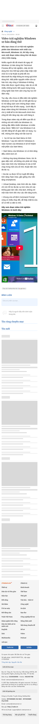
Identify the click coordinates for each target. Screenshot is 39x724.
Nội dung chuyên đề (28, 625)
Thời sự (4, 587)
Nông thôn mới (26, 621)
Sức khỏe (5, 604)
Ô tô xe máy (6, 608)
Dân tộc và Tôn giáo (9, 591)
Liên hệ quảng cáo (9, 691)
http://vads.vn (12, 707)
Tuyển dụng (32, 715)
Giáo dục (5, 596)
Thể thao (24, 591)
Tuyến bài (10, 647)
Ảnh (3, 634)
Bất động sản (6, 613)
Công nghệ (8, 31)
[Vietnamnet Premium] (7, 584)
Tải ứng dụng (7, 715)
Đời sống (5, 600)
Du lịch (23, 608)
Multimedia (6, 638)
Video (23, 634)
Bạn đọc (23, 613)
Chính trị (24, 583)
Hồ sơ (23, 629)
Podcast (23, 638)
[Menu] (3, 25)
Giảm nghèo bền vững (10, 621)
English (4, 629)
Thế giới (24, 596)
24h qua (4, 642)
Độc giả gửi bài (20, 715)
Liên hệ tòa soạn (8, 667)
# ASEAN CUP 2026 (23, 25)
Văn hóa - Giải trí (27, 600)
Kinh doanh (25, 587)
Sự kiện (29, 647)
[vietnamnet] (9, 27)
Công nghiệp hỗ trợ (28, 617)
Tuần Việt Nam (7, 617)
